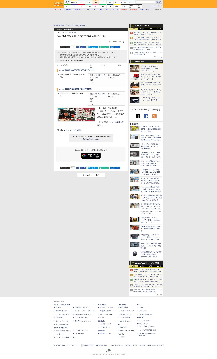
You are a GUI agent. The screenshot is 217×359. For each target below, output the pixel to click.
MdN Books (123, 327)
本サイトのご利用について (61, 345)
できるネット (60, 334)
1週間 (150, 29)
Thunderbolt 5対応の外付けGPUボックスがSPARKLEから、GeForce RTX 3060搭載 (151, 189)
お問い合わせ (76, 345)
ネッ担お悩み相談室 (62, 324)
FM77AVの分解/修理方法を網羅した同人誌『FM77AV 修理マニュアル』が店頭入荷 (151, 198)
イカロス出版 (122, 304)
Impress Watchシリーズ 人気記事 (147, 263)
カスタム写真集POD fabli (148, 330)
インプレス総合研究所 (63, 314)
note (105, 47)
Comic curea (143, 311)
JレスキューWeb (125, 317)
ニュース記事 (115, 122)
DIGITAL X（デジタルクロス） (84, 321)
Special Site (139, 61)
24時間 (142, 29)
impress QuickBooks (146, 314)
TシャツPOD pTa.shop (147, 326)
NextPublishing (80, 333)
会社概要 (127, 345)
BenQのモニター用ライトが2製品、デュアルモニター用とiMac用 (151, 246)
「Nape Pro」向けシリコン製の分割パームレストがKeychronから (150, 146)
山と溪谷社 (101, 321)
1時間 (133, 29)
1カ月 (159, 29)
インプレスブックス (81, 330)
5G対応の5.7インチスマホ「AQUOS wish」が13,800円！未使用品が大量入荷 (150, 172)
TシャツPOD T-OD (106, 314)
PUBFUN (140, 317)
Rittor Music (102, 304)
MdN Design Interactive (127, 330)
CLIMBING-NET (105, 327)
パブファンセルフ (145, 320)
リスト (73, 47)
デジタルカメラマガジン (63, 330)
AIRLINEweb (124, 307)
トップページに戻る (91, 175)
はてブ (94, 47)
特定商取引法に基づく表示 (155, 345)
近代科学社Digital (105, 333)
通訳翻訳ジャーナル (126, 314)
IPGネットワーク (142, 324)
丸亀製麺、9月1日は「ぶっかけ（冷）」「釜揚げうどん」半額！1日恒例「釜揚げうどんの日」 (147, 281)
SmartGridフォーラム (81, 307)
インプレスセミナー (81, 317)
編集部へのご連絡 (101, 345)
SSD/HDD (72, 32)
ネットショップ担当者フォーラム (85, 311)
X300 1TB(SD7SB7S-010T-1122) (78, 89)
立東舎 (102, 317)
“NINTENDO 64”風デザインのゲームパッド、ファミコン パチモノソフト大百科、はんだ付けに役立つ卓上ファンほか (151, 208)
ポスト (66, 47)
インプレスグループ (139, 345)
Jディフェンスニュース (127, 311)
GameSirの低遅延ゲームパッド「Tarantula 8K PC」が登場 (151, 228)
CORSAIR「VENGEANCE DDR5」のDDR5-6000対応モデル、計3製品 (151, 129)
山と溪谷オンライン (106, 324)
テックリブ (121, 334)
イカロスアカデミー (126, 321)
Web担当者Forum (61, 311)
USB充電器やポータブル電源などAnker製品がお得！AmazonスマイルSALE (151, 254)
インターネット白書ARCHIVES (65, 337)
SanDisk (62, 70)
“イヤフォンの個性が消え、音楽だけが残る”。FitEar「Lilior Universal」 (150, 68)
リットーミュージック (107, 307)
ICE (138, 304)
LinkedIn (116, 47)
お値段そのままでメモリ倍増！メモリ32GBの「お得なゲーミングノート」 (151, 76)
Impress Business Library (83, 314)
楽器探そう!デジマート (107, 311)
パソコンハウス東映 (73, 130)
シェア (83, 47)
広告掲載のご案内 (88, 345)
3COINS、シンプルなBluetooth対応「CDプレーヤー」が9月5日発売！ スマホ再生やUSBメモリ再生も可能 (147, 271)
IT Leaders (59, 317)
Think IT (58, 307)
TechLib (122, 337)
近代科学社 (101, 330)
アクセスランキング (142, 26)
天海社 (142, 307)
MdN (119, 324)
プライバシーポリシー (116, 345)
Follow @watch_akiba (91, 139)
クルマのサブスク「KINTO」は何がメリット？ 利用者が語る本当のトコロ (151, 92)
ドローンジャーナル (62, 321)
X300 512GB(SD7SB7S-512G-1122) (79, 70)
